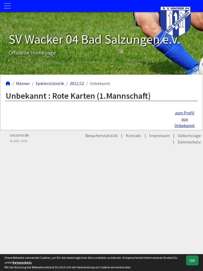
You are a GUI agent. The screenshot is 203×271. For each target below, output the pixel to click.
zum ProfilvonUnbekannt (184, 119)
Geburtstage (189, 135)
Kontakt (133, 135)
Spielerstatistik (50, 83)
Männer (23, 83)
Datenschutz (189, 141)
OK (192, 260)
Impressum (159, 135)
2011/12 (77, 83)
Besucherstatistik (101, 135)
